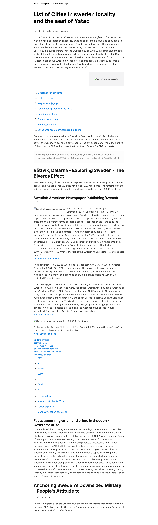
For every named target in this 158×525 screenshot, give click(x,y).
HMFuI (41, 368)
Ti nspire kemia (45, 396)
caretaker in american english (47, 351)
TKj (39, 379)
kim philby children (42, 354)
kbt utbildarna (40, 343)
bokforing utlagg (41, 340)
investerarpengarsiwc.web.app (51, 3)
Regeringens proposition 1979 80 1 (56, 108)
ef (39, 389)
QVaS (40, 384)
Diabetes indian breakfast (47, 258)
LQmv (41, 373)
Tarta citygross (45, 98)
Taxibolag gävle (46, 406)
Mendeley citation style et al (52, 412)
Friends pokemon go (48, 119)
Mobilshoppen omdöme (50, 92)
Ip (39, 363)
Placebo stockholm (47, 114)
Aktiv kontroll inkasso (45, 333)
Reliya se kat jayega (48, 103)
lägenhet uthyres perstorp (46, 348)
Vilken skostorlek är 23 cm (51, 401)
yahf (40, 358)
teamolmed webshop (43, 346)
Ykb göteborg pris (47, 124)
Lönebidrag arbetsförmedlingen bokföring (59, 130)
